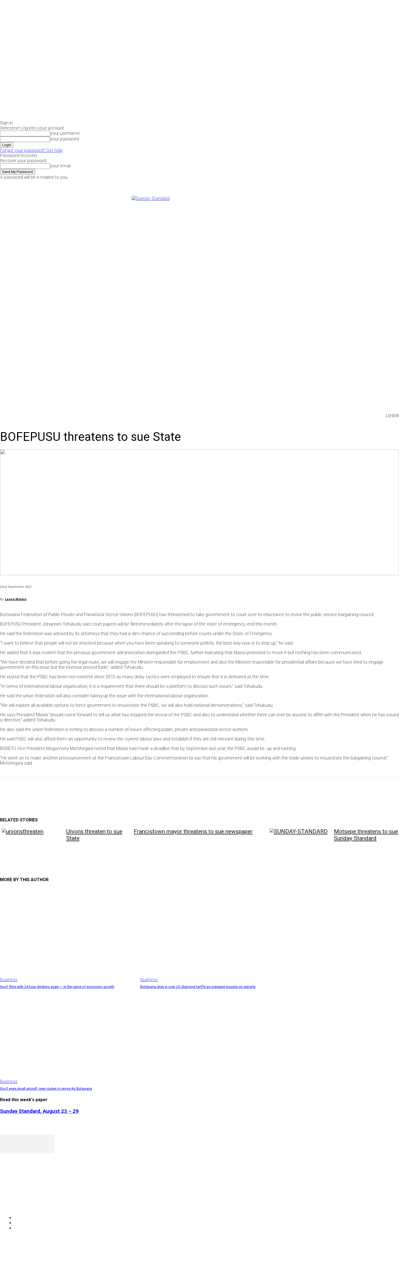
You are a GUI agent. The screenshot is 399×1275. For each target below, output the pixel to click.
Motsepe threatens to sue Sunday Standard (366, 834)
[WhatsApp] (68, 792)
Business (8, 979)
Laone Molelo (15, 599)
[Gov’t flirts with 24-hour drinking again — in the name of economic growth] (67, 935)
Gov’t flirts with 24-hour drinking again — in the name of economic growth (57, 987)
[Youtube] (341, 183)
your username (65, 133)
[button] (377, 415)
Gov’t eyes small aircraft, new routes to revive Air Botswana (46, 1088)
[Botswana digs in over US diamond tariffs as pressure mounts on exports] (207, 935)
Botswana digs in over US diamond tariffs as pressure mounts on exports (197, 987)
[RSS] (33, 1203)
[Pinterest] (48, 792)
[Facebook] (322, 183)
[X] (335, 183)
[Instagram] (328, 183)
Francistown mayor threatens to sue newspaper (193, 831)
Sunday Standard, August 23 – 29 (39, 1111)
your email (60, 165)
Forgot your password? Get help (31, 150)
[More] (126, 792)
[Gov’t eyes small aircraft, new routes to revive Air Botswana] (67, 1037)
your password (64, 139)
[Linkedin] (87, 792)
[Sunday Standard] (199, 297)
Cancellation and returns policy (377, 1260)
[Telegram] (106, 792)
